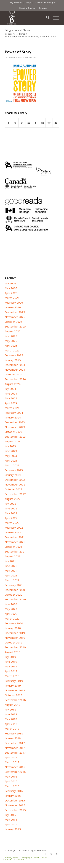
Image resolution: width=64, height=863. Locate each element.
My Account (16, 2)
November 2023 (15, 427)
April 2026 (11, 293)
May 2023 (11, 455)
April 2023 (11, 460)
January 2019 (13, 685)
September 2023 (15, 436)
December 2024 (15, 365)
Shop (28, 2)
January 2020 (13, 628)
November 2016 (15, 767)
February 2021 (14, 585)
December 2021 (15, 537)
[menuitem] (16, 3)
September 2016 (15, 771)
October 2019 (13, 642)
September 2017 (15, 752)
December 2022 (15, 479)
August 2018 (12, 704)
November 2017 (15, 748)
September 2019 (15, 647)
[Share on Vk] (42, 122)
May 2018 (11, 719)
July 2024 (10, 388)
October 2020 (13, 594)
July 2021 (10, 561)
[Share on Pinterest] (22, 122)
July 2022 (10, 503)
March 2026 (12, 297)
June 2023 (11, 451)
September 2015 (15, 810)
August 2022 (12, 499)
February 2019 (14, 680)
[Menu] (54, 18)
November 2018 (15, 690)
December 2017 (15, 743)
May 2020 (11, 609)
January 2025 (13, 360)
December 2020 (15, 590)
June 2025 (11, 336)
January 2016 (13, 795)
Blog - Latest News (17, 30)
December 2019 (15, 633)
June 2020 (11, 604)
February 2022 (14, 527)
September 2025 (15, 326)
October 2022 (13, 489)
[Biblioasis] (26, 18)
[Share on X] (15, 122)
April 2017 (11, 757)
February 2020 (14, 623)
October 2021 (13, 546)
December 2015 (15, 800)
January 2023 (13, 475)
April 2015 (11, 824)
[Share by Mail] (55, 122)
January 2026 (13, 307)
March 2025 (12, 350)
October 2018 (13, 695)
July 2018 (10, 709)
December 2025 (15, 312)
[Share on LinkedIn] (28, 122)
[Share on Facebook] (8, 122)
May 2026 (11, 288)
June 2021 (11, 566)
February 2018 (14, 733)
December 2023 (15, 422)
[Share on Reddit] (49, 122)
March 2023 (12, 465)
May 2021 (11, 570)
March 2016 (12, 786)
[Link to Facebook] (46, 854)
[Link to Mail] (56, 854)
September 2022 (15, 494)
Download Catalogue (45, 2)
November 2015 (15, 805)
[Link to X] (51, 854)
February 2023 (14, 470)
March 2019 (12, 676)
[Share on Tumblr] (35, 122)
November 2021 (15, 542)
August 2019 (12, 652)
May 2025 (11, 341)
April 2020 (11, 613)
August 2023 (12, 441)
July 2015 (10, 815)
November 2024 (15, 369)
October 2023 (13, 432)
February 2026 (14, 302)
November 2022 (15, 484)
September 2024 (15, 379)
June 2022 (11, 508)
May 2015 (11, 819)
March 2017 (12, 762)
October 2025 (13, 321)
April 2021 (11, 575)
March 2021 (12, 580)
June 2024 (11, 393)
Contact (43, 8)
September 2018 (15, 700)
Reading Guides (27, 8)
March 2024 (12, 408)
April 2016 (11, 781)
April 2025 (11, 345)
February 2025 (14, 355)
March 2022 (12, 523)
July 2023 (10, 446)
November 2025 (15, 317)
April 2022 (11, 518)
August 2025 (12, 331)
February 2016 (14, 791)
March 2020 (12, 618)
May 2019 (11, 666)
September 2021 (15, 551)
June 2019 (11, 661)
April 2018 (11, 724)
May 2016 (11, 776)
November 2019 (15, 637)
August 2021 (12, 556)
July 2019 (10, 657)
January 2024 (13, 417)
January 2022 (13, 532)
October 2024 (13, 374)
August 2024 (12, 384)
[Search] (45, 18)
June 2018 (11, 714)
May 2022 (11, 513)
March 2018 (12, 728)
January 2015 (13, 829)
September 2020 (15, 599)
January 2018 (13, 738)
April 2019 (11, 671)
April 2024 (11, 403)
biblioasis (31, 57)
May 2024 (11, 398)
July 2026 (10, 283)
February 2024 (14, 412)
